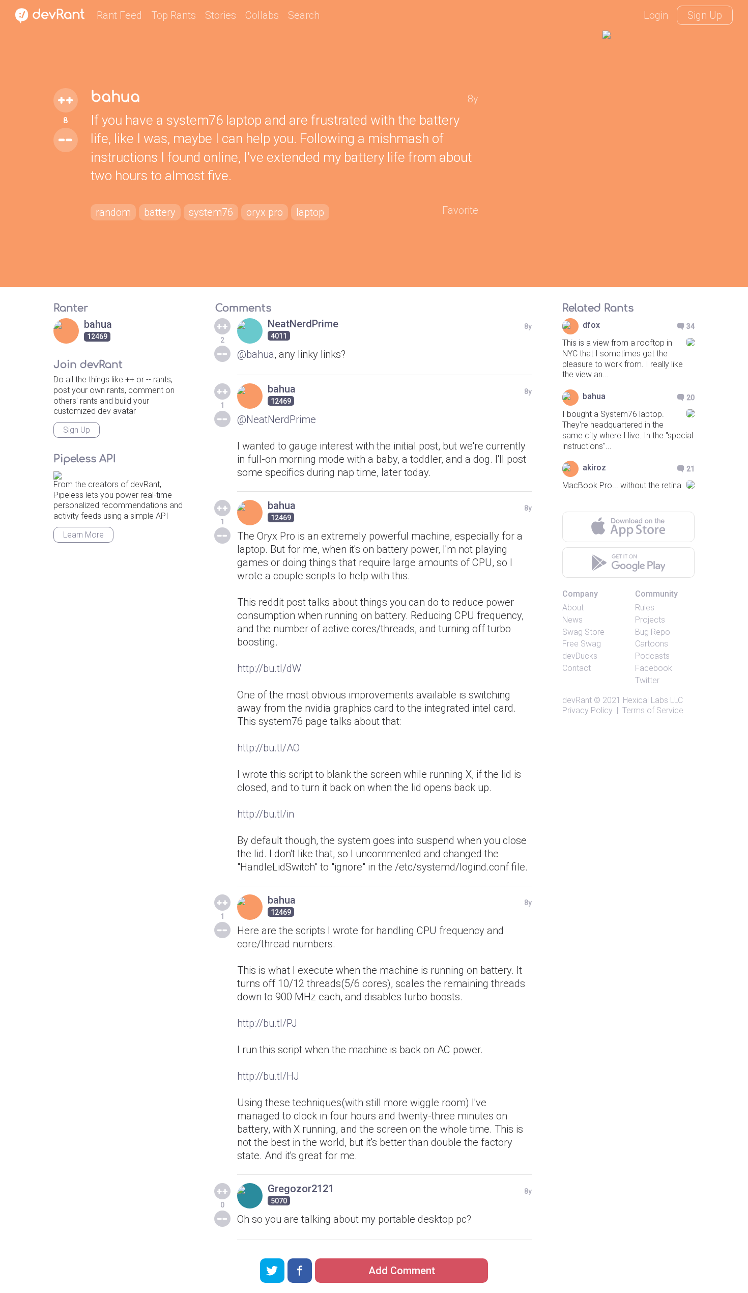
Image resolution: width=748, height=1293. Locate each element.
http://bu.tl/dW (269, 668)
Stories (220, 15)
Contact (576, 668)
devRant (577, 700)
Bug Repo (652, 632)
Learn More (83, 535)
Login (656, 15)
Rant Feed (119, 15)
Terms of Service (652, 710)
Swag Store (583, 632)
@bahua (255, 354)
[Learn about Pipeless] (57, 474)
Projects (650, 620)
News (572, 620)
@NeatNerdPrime (276, 419)
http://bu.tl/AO (268, 748)
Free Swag (581, 644)
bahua (115, 97)
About (573, 607)
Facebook (653, 668)
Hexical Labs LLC (653, 700)
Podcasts (652, 656)
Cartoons (651, 644)
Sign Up (704, 15)
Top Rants (173, 15)
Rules (644, 607)
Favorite (460, 210)
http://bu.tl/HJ (268, 1076)
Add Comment (401, 1270)
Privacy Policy (587, 710)
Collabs (262, 15)
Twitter (647, 680)
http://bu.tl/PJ (267, 1023)
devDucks (579, 656)
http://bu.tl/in (265, 814)
